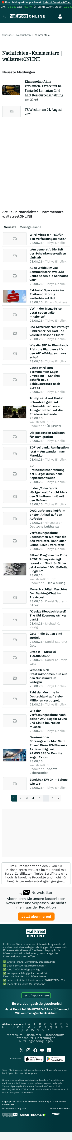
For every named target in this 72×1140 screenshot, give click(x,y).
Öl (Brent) (54, 426)
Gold (33, 645)
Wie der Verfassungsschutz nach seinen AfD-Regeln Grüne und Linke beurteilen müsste (48, 719)
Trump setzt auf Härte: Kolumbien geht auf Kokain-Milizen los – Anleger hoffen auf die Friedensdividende (46, 406)
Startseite (7, 35)
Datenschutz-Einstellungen (34, 1038)
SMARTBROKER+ (55, 980)
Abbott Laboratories (43, 771)
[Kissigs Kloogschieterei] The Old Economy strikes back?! (48, 615)
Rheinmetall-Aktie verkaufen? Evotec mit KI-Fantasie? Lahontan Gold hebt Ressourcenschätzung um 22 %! (44, 90)
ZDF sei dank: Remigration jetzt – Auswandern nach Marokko (49, 451)
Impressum (14, 1035)
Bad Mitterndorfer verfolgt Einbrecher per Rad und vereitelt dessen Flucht (49, 331)
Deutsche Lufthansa (44, 526)
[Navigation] (4, 16)
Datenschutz (54, 1035)
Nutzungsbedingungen (36, 1041)
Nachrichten (23, 34)
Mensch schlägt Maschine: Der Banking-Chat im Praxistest (49, 593)
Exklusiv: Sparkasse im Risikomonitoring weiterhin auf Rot (47, 294)
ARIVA (28, 1073)
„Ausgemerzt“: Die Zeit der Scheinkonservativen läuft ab (48, 253)
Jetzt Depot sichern (36, 995)
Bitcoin (35, 605)
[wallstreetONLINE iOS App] (34, 1061)
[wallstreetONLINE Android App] (55, 1061)
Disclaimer (33, 1035)
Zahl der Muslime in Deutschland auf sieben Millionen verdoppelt (47, 696)
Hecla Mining (56, 583)
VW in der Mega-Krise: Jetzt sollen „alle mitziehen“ (46, 312)
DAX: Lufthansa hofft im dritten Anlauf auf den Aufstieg (47, 514)
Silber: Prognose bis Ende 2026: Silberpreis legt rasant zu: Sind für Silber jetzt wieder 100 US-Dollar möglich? (49, 563)
